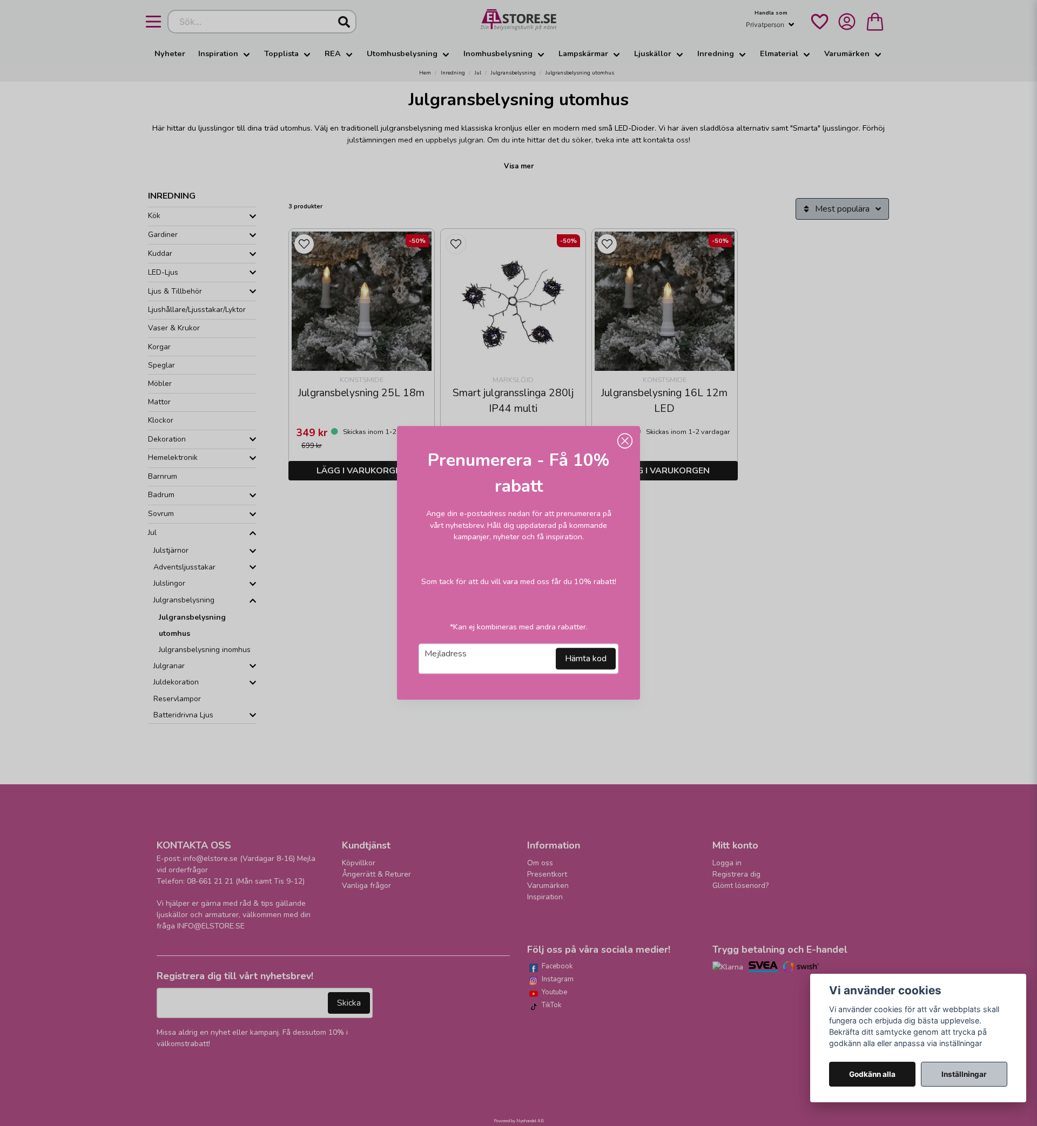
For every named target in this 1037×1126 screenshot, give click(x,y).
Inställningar (964, 1074)
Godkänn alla (872, 1074)
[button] (625, 441)
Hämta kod (586, 659)
